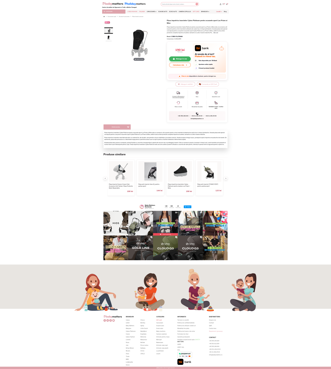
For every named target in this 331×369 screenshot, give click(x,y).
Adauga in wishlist (187, 84)
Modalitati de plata (183, 328)
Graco (128, 365)
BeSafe (142, 342)
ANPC (179, 344)
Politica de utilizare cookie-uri (186, 325)
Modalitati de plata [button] (197, 106)
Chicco (142, 320)
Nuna (127, 342)
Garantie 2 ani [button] (216, 96)
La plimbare (160, 351)
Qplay (142, 325)
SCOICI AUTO (173, 11)
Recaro (128, 351)
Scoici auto (159, 328)
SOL (178, 350)
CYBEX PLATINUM (176, 36)
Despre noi (212, 320)
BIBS (127, 359)
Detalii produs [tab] (116, 127)
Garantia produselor (183, 337)
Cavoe (128, 334)
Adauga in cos (181, 59)
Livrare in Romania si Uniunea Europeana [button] (178, 97)
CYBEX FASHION (132, 11)
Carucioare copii (112, 16)
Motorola (143, 337)
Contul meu (212, 328)
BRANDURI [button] (204, 11)
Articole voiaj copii (162, 345)
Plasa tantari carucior (137, 16)
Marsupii (159, 339)
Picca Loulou (144, 345)
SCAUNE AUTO (162, 11)
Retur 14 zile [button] (178, 106)
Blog (225, 11)
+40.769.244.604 (214, 340)
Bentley (142, 323)
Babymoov (143, 339)
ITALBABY (142, 11)
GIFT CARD (196, 11)
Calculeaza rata (178, 65)
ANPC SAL (180, 347)
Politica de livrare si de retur (186, 331)
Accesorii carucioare (124, 16)
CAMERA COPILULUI (185, 11)
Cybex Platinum (131, 331)
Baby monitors (160, 331)
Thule (127, 356)
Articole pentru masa (162, 337)
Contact (211, 323)
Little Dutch (144, 328)
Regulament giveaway (216, 331)
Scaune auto (160, 325)
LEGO (127, 323)
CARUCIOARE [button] (151, 11)
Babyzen (128, 328)
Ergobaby (143, 334)
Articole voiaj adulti (162, 348)
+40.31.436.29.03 (196, 116)
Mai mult (216, 32)
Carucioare (159, 323)
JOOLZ (142, 353)
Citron (142, 351)
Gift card (159, 320)
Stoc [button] (197, 96)
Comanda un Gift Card (209, 84)
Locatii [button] (218, 11)
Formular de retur (182, 334)
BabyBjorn (143, 331)
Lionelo (128, 339)
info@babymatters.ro (197, 118)
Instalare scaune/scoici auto (188, 340)
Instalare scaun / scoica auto (216, 107)
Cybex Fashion (130, 337)
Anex (127, 353)
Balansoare (159, 342)
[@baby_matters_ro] (141, 207)
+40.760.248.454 (183, 116)
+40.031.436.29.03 (214, 349)
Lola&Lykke (129, 362)
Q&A (210, 325)
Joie (127, 345)
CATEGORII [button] (109, 11)
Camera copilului (161, 334)
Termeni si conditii (183, 320)
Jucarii (158, 353)
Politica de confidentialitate (185, 323)
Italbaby (142, 348)
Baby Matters (130, 325)
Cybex (128, 320)
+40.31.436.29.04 (210, 116)
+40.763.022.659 (214, 343)
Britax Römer (130, 348)
